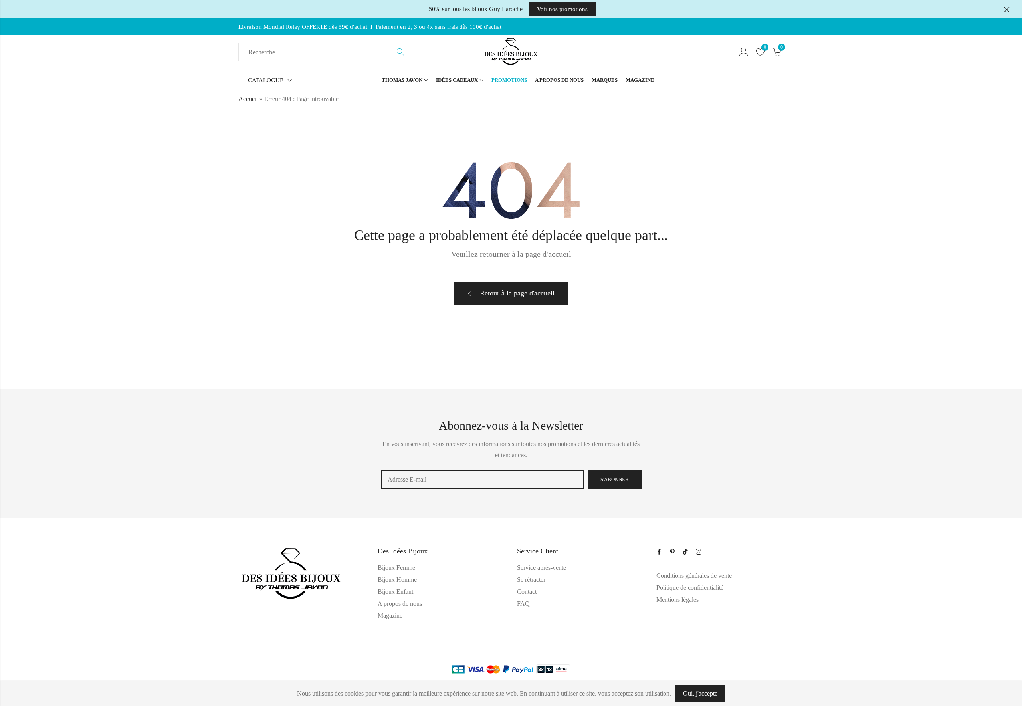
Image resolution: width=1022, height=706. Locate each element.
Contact (527, 591)
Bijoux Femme (396, 567)
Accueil (248, 98)
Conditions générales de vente (694, 575)
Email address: (482, 479)
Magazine (390, 615)
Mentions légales (677, 599)
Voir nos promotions (562, 9)
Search (400, 52)
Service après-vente (541, 567)
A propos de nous (400, 603)
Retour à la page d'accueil (517, 293)
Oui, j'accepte (700, 693)
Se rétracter (531, 579)
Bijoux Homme (397, 579)
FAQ (523, 603)
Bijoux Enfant (395, 591)
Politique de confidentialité (689, 587)
